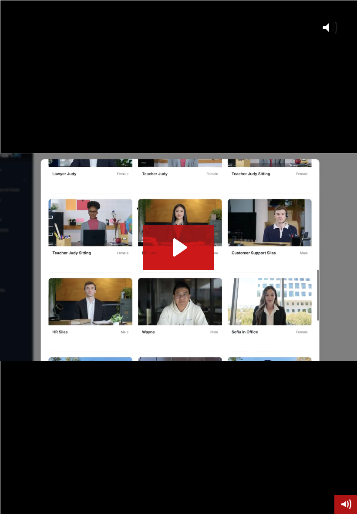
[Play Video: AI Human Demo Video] (178, 247)
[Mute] (345, 504)
